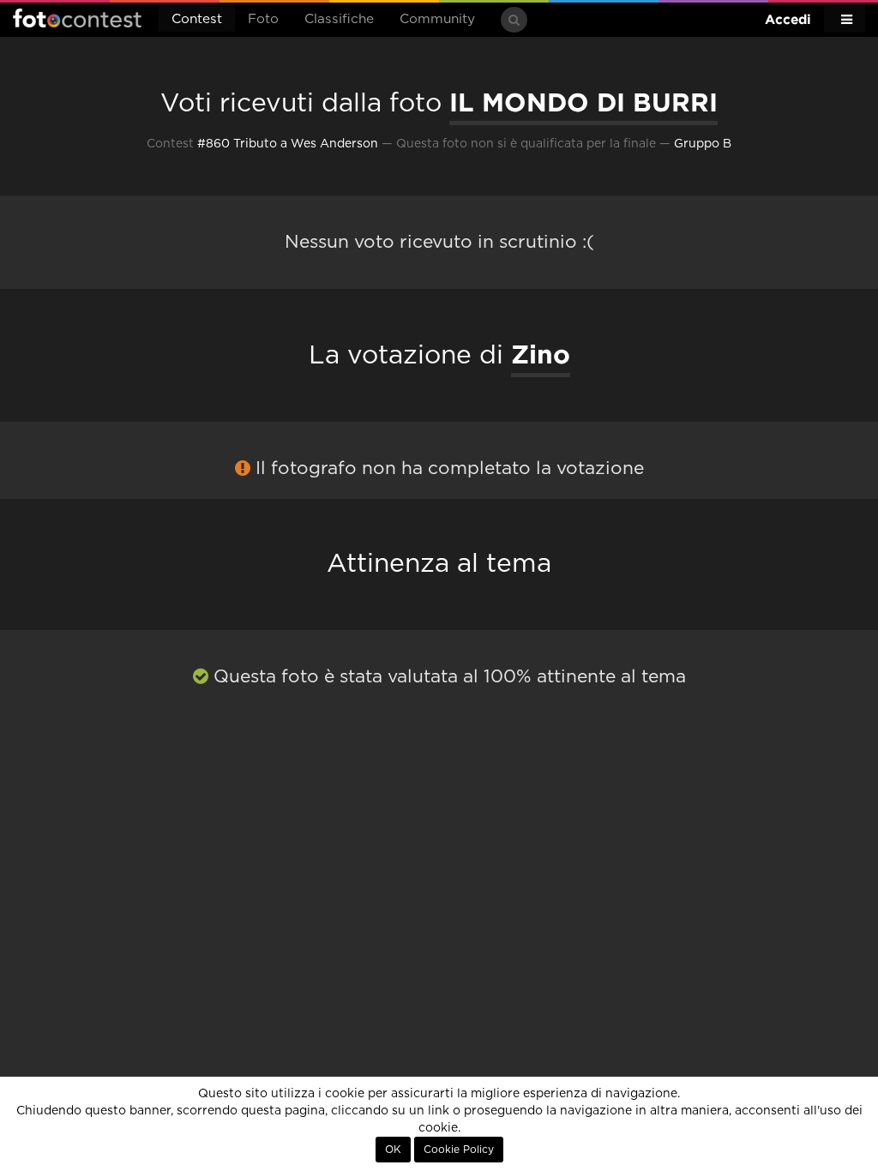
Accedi (788, 19)
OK (393, 1149)
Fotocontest (77, 18)
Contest (196, 19)
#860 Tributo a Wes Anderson (287, 144)
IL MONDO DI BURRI (583, 102)
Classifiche (339, 19)
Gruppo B (702, 144)
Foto (263, 19)
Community (437, 19)
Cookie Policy (459, 1149)
